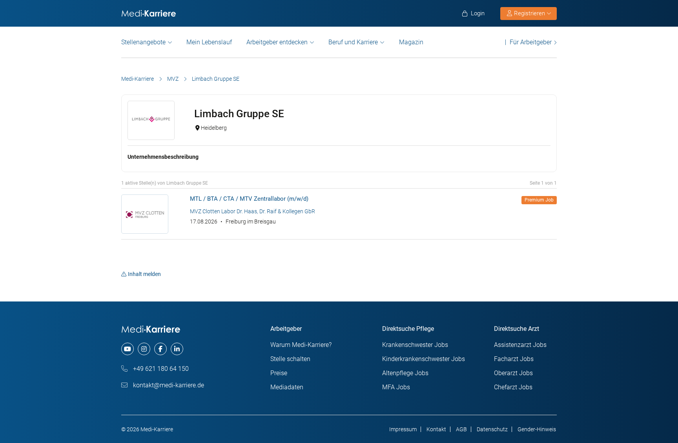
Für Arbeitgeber (531, 42)
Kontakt (436, 429)
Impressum (403, 429)
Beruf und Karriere (353, 42)
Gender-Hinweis (537, 429)
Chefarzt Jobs (513, 387)
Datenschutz (492, 429)
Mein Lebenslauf (209, 42)
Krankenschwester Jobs (415, 345)
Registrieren (529, 13)
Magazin (411, 42)
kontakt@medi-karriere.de (167, 385)
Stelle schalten (290, 359)
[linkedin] (177, 349)
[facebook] (160, 349)
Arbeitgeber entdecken (277, 42)
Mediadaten (286, 387)
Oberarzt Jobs (513, 373)
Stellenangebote (143, 42)
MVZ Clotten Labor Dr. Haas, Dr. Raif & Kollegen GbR (252, 211)
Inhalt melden (144, 274)
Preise (278, 373)
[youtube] (127, 349)
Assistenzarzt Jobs (520, 345)
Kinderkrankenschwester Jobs (423, 359)
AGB (461, 429)
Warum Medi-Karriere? (301, 345)
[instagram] (144, 349)
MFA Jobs (396, 387)
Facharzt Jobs (514, 359)
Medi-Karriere (137, 79)
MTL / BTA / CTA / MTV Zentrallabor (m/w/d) (249, 198)
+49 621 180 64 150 (160, 368)
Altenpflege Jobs (405, 373)
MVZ (173, 79)
